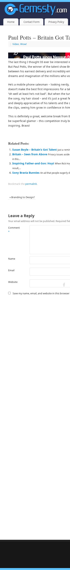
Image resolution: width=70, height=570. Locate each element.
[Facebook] (64, 285)
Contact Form (31, 22)
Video (15, 44)
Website (13, 282)
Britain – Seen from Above (29, 154)
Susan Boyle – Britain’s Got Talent (34, 149)
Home (11, 22)
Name (11, 258)
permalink (31, 184)
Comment (13, 229)
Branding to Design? (22, 197)
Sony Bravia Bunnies (25, 172)
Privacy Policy (56, 22)
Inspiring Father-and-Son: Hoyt (33, 163)
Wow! (23, 44)
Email (11, 270)
